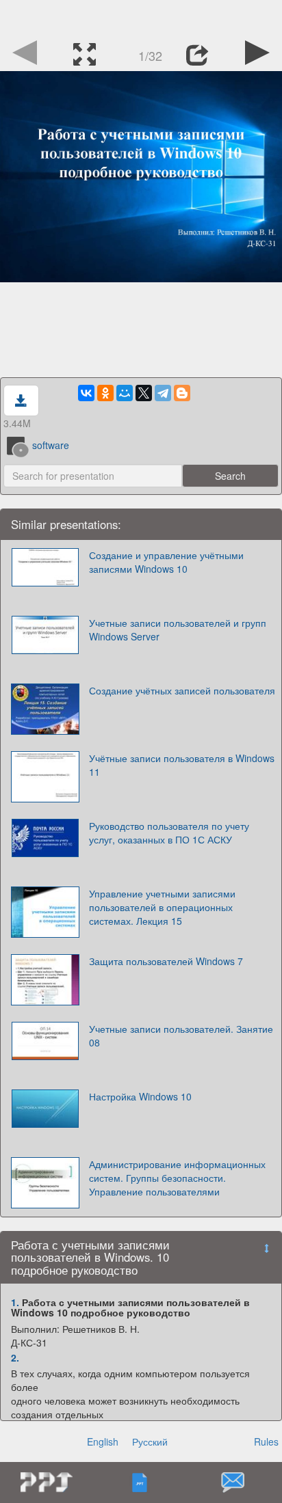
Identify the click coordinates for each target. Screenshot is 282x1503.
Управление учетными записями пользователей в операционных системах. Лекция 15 (162, 906)
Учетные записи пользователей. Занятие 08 (181, 1035)
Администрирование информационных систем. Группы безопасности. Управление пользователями (177, 1177)
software (50, 445)
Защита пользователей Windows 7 (166, 961)
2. (15, 1357)
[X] (144, 393)
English (102, 1441)
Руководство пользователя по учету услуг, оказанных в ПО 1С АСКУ (169, 832)
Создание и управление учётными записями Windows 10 (166, 562)
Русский (150, 1441)
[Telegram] (163, 393)
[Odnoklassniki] (105, 393)
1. (15, 1302)
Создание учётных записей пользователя (182, 690)
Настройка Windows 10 (140, 1096)
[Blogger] (182, 393)
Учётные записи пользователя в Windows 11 (181, 764)
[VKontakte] (86, 393)
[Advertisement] (141, 17)
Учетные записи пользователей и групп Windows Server (177, 629)
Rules (266, 1441)
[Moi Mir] (124, 393)
